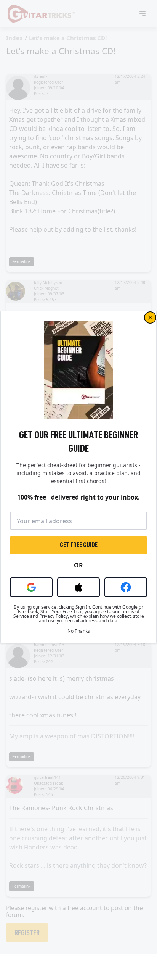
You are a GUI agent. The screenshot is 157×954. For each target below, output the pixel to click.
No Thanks (78, 631)
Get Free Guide (79, 544)
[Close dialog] (150, 317)
